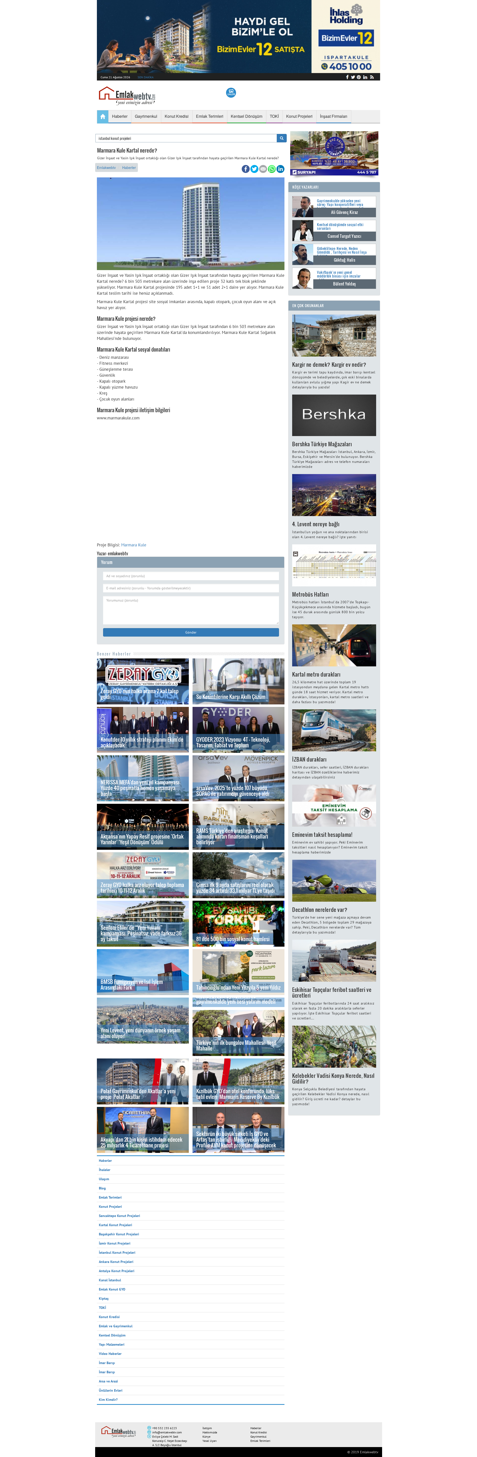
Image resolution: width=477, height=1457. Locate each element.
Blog (102, 1188)
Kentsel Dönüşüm (112, 1335)
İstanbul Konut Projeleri (117, 1252)
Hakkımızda (209, 1432)
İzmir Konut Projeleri (114, 1243)
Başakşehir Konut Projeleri (119, 1234)
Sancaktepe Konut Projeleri (119, 1216)
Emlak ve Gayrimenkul (115, 1326)
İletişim (207, 1428)
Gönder (191, 632)
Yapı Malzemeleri (111, 1344)
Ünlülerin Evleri (110, 1390)
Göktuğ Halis (345, 260)
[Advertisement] (190, 480)
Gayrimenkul (258, 1436)
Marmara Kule (133, 545)
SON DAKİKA (146, 77)
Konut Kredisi (109, 1317)
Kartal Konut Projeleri (115, 1225)
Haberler (129, 167)
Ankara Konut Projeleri (116, 1261)
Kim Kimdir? (108, 1399)
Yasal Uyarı (209, 1441)
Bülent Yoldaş (344, 284)
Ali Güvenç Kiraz (344, 212)
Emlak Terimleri (110, 1197)
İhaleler (104, 1170)
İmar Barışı (107, 1363)
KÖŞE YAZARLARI (305, 187)
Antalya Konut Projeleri (116, 1271)
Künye (206, 1436)
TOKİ (102, 1307)
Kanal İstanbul (110, 1280)
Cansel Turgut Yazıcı (344, 236)
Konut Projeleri (110, 1206)
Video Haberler (110, 1353)
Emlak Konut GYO (112, 1289)
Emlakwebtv (106, 167)
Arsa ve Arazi (108, 1381)
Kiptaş (104, 1298)
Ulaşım (104, 1179)
